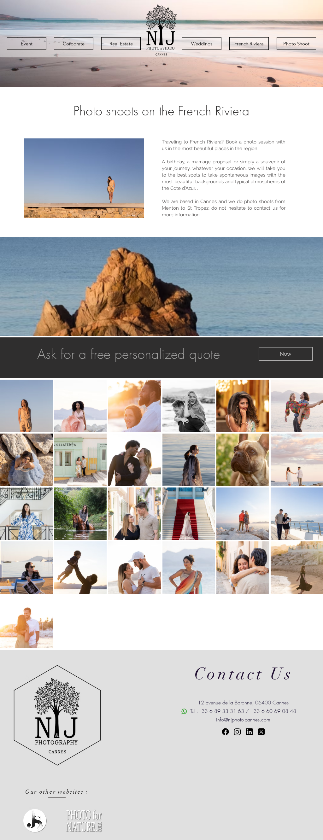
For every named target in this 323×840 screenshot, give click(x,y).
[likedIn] (249, 731)
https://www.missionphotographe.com (243, 762)
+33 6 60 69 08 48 (273, 711)
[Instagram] (237, 731)
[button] (286, 354)
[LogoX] (261, 731)
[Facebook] (225, 731)
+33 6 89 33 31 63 (221, 711)
